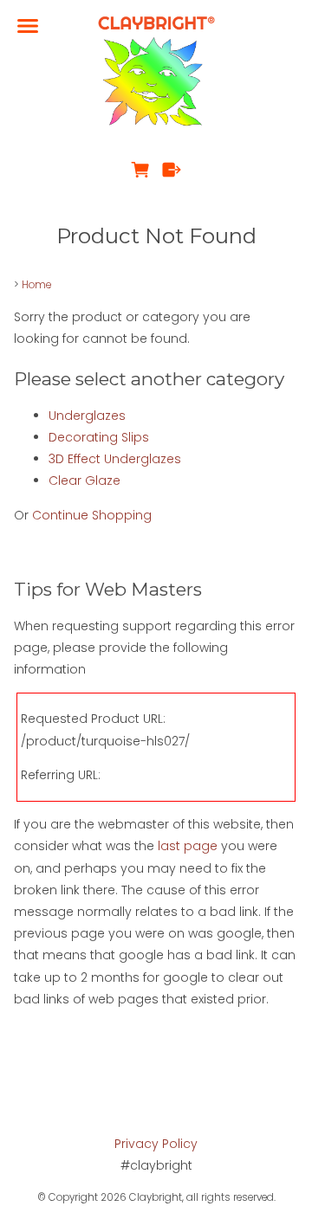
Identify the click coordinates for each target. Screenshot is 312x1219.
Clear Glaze (84, 480)
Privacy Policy (156, 1143)
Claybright (155, 1197)
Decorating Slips (99, 437)
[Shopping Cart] (140, 169)
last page (188, 846)
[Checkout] (172, 169)
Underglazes (87, 415)
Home (36, 285)
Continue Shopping (92, 515)
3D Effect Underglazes (115, 459)
